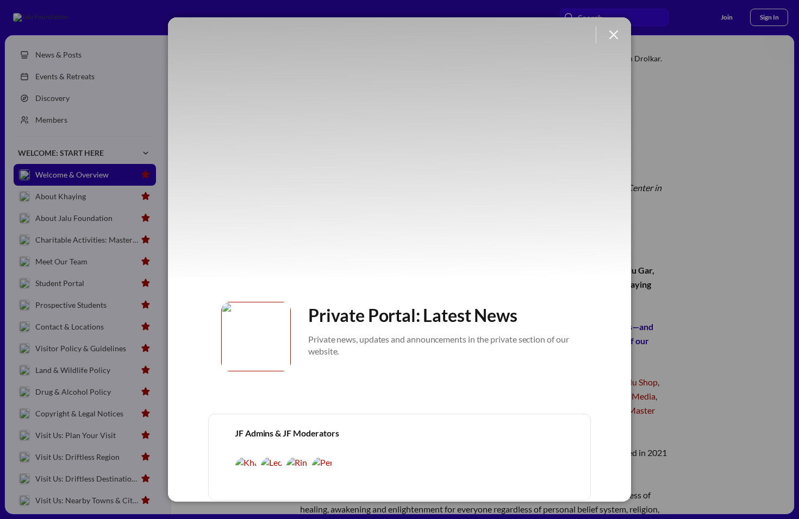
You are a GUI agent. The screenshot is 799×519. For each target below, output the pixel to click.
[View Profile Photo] (256, 336)
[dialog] (399, 259)
